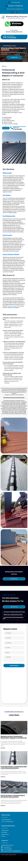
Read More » (3, 747)
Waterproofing (7, 173)
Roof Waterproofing (9, 216)
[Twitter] (13, 12)
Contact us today (12, 306)
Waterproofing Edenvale (17, 858)
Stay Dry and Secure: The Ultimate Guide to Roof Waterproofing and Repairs (13, 796)
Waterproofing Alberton (6, 859)
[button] (14, 611)
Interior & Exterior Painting (11, 254)
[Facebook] (11, 12)
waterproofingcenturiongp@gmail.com (19, 127)
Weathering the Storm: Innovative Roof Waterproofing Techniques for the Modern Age (14, 737)
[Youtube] (15, 12)
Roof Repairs (7, 195)
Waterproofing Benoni (6, 858)
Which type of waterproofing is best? (13, 614)
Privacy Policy (20, 854)
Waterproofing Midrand (6, 856)
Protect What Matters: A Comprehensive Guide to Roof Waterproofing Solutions (14, 767)
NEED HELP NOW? (10, 36)
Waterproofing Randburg (18, 856)
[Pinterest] (17, 12)
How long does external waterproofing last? (13, 618)
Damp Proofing (7, 235)
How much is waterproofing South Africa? (14, 612)
